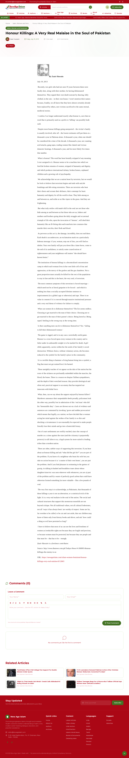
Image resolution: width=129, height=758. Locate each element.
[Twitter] (12, 742)
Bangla (88, 729)
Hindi (88, 723)
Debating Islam (71, 738)
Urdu (87, 720)
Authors (48, 726)
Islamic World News (73, 732)
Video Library (70, 723)
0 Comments (63, 39)
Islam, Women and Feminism (21, 23)
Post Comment (113, 623)
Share (11, 46)
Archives (49, 729)
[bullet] (37, 603)
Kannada (89, 738)
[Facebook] (7, 742)
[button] (20, 603)
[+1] (30, 603)
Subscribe (117, 703)
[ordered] (34, 603)
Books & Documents (73, 735)
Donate (108, 720)
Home (8, 23)
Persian (88, 741)
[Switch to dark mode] (107, 7)
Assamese (89, 735)
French (88, 744)
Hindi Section (70, 729)
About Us (49, 723)
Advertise (109, 723)
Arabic (88, 726)
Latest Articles (71, 720)
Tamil (88, 732)
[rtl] (24, 603)
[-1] (28, 603)
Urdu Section (70, 726)
